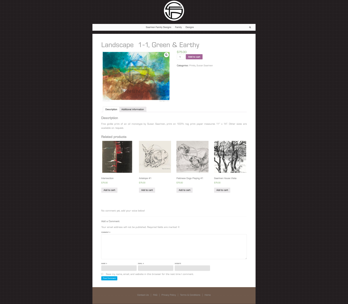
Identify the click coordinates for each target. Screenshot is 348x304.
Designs (190, 27)
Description (111, 109)
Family (178, 27)
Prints (192, 65)
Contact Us (143, 295)
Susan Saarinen (205, 65)
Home (208, 295)
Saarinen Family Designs (158, 27)
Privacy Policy (168, 295)
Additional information (132, 109)
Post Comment (109, 278)
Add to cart (194, 57)
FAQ (155, 295)
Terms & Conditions (190, 295)
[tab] (111, 109)
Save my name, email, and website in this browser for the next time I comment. (150, 274)
